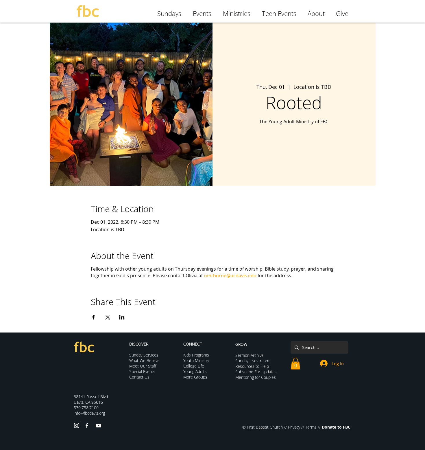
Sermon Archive (249, 355)
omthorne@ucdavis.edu (230, 275)
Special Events (142, 371)
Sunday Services (143, 355)
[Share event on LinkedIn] (122, 317)
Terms (311, 427)
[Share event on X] (107, 317)
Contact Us (139, 377)
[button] (295, 364)
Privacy (294, 427)
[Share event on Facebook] (93, 317)
